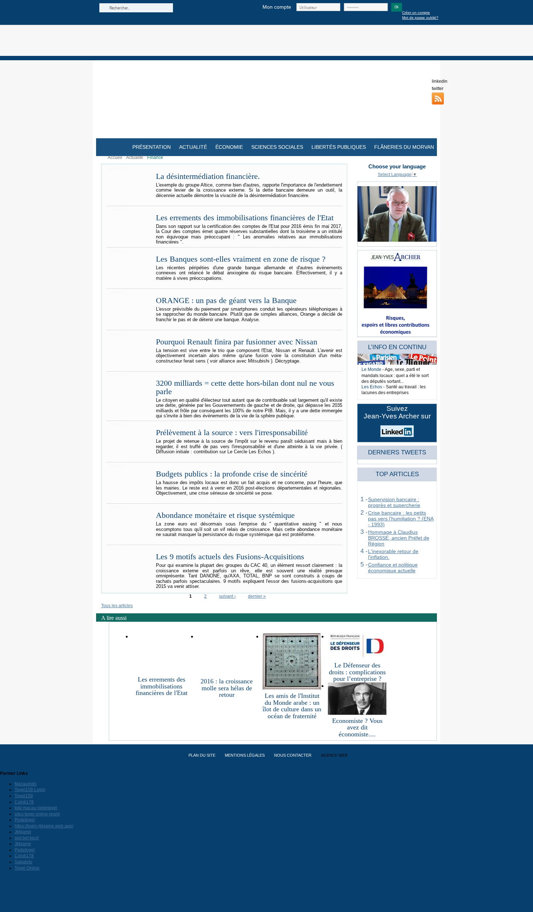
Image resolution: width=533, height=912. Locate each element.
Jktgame (23, 831)
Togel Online (27, 868)
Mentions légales (245, 755)
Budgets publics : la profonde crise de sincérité (231, 474)
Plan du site (202, 755)
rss (438, 99)
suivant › (227, 596)
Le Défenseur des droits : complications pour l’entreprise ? (357, 672)
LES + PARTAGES (387, 489)
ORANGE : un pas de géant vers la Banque (226, 300)
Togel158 (24, 795)
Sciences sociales (277, 147)
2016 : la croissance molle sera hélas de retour (227, 688)
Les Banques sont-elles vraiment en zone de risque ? (241, 259)
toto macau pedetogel (36, 807)
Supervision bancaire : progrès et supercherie (394, 502)
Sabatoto (23, 861)
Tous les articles (117, 605)
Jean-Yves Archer (266, 40)
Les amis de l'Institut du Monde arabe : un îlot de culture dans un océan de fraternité (292, 706)
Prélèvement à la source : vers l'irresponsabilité (232, 432)
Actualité (193, 147)
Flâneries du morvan (404, 147)
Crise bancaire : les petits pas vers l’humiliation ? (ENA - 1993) (401, 518)
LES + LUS (380, 484)
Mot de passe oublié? (420, 18)
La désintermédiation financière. (208, 176)
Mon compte (277, 7)
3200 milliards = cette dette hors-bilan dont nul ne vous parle (245, 387)
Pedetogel (25, 819)
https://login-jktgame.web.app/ (44, 826)
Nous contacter (292, 755)
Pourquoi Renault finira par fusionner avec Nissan (236, 342)
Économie (229, 147)
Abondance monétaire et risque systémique (225, 515)
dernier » (257, 596)
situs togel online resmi (37, 814)
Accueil (115, 157)
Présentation (151, 147)
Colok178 (24, 802)
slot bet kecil (27, 838)
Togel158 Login (30, 789)
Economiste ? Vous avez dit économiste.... (357, 727)
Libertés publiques (338, 147)
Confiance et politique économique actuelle (393, 567)
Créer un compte (416, 13)
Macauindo (26, 783)
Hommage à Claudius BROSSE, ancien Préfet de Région (398, 538)
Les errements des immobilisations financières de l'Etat (245, 217)
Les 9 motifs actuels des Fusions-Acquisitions (230, 556)
